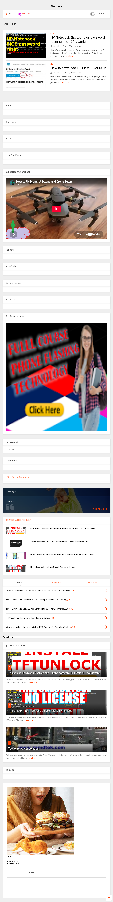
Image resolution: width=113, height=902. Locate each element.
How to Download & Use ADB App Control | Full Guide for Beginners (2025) (62, 554)
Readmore (70, 56)
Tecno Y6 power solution (23, 748)
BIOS (52, 34)
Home (31, 872)
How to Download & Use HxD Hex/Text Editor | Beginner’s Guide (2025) (60, 542)
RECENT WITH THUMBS (18, 520)
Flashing (53, 64)
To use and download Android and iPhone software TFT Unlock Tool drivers (62, 528)
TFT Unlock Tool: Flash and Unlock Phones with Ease (52, 567)
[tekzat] (24, 15)
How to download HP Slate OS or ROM (78, 68)
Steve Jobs (100, 509)
